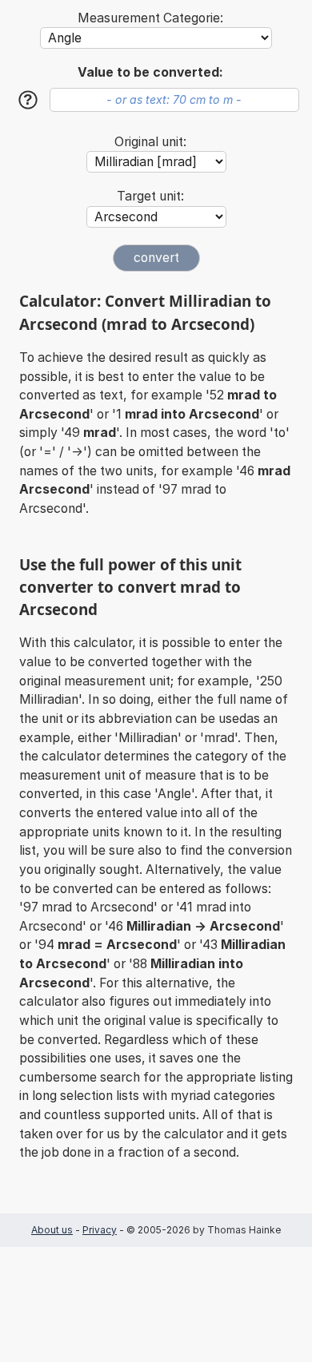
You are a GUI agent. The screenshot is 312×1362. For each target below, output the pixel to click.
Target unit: (150, 196)
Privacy (99, 1230)
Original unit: (150, 141)
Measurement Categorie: (150, 18)
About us (52, 1230)
